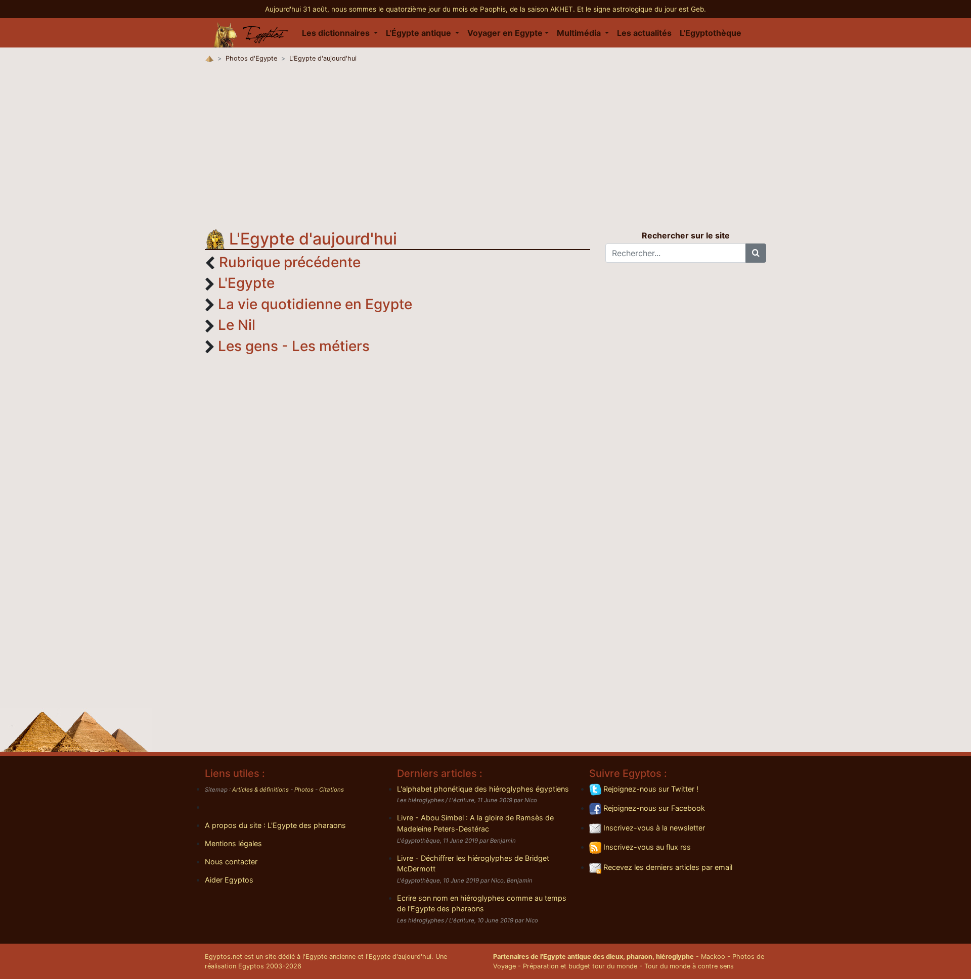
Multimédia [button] (580, 33)
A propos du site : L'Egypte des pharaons (275, 825)
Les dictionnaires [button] (337, 33)
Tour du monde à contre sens (689, 966)
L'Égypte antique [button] (419, 33)
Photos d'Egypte (251, 58)
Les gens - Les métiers (294, 346)
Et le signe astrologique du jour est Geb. (641, 9)
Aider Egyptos (229, 879)
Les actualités (644, 33)
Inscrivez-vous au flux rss (646, 847)
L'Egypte (246, 282)
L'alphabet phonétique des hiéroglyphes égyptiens (483, 789)
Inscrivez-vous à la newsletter (653, 827)
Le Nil (236, 324)
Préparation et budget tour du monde (580, 966)
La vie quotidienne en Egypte (315, 304)
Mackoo (713, 956)
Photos (304, 789)
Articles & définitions (260, 789)
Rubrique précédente (290, 262)
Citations (331, 789)
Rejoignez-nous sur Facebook (653, 808)
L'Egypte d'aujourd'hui (323, 58)
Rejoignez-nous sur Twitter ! (649, 789)
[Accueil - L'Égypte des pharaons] (251, 32)
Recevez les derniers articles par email (666, 867)
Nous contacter (231, 861)
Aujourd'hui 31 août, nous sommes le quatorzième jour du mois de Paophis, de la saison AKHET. (421, 9)
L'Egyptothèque (710, 33)
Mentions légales (233, 843)
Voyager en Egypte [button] (505, 33)
